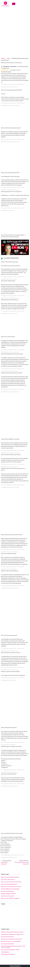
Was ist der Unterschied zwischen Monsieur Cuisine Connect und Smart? (13, 946)
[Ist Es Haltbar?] (5, 4)
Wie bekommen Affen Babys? (8, 954)
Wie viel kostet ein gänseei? (7, 891)
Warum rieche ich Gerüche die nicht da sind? (11, 881)
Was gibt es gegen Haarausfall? (8, 893)
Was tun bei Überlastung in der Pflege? (10, 949)
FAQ (8, 58)
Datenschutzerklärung (15, 966)
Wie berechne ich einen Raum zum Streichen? (11, 939)
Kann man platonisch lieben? (7, 943)
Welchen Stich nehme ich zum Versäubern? (11, 941)
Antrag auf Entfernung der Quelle (9, 84)
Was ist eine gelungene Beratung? (9, 884)
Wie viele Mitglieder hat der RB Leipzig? (10, 889)
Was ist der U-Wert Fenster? (8, 879)
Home (3, 58)
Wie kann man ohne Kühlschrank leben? (10, 877)
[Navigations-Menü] (13, 4)
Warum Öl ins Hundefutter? (7, 936)
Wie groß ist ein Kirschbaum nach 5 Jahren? (11, 886)
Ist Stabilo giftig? (5, 952)
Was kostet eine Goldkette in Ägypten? (10, 898)
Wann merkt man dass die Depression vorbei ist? (12, 932)
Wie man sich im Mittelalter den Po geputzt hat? (12, 934)
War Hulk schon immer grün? (7, 896)
